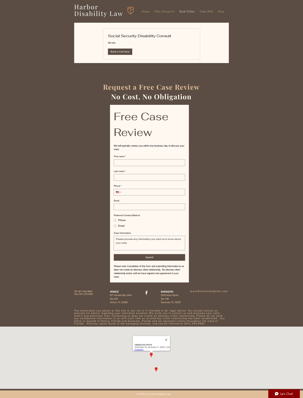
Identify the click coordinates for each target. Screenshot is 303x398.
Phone (118, 186)
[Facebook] (146, 292)
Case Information (122, 233)
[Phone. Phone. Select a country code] (119, 192)
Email (116, 200)
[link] (151, 35)
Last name (120, 171)
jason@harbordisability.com (209, 291)
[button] (120, 52)
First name (120, 156)
